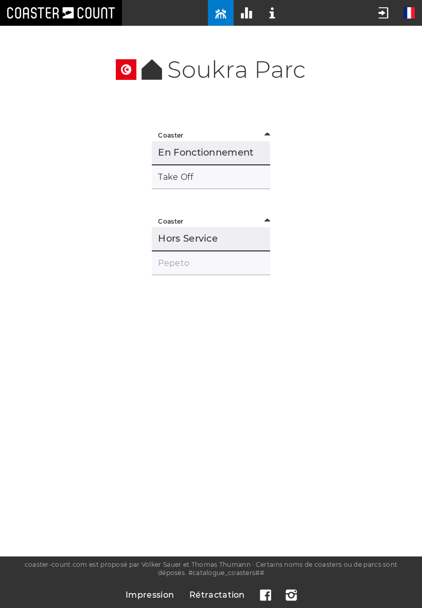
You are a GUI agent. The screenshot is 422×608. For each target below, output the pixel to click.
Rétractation (217, 595)
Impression (150, 595)
